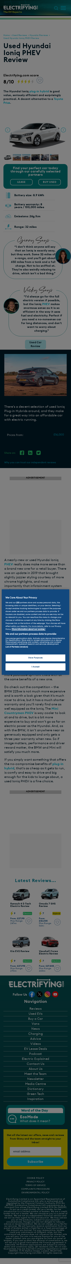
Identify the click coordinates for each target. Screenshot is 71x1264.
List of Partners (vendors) (17, 647)
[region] (35, 632)
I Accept (35, 667)
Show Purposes (35, 658)
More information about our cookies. (28, 629)
